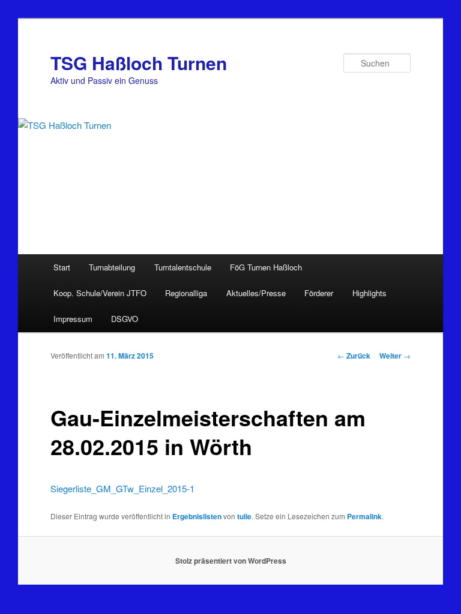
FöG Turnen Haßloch (266, 267)
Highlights (369, 293)
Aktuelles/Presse (256, 293)
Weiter (395, 355)
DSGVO (124, 318)
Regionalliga (186, 293)
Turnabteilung (112, 267)
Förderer (318, 293)
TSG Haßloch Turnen (138, 63)
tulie (244, 516)
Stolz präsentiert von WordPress (230, 560)
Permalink (364, 516)
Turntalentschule (182, 267)
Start (61, 267)
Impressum (72, 318)
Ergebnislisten (196, 516)
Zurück (353, 355)
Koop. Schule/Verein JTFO (99, 293)
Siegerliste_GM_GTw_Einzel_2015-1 (122, 488)
